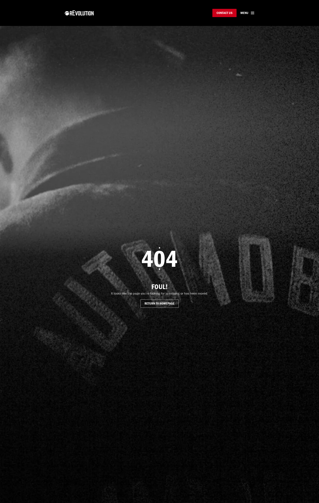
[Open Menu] (252, 13)
